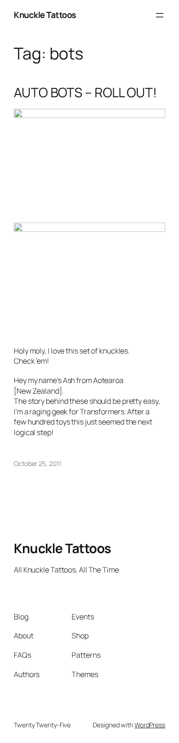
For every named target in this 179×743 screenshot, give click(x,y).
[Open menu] (159, 15)
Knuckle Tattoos (45, 14)
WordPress (149, 724)
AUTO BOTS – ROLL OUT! (85, 92)
